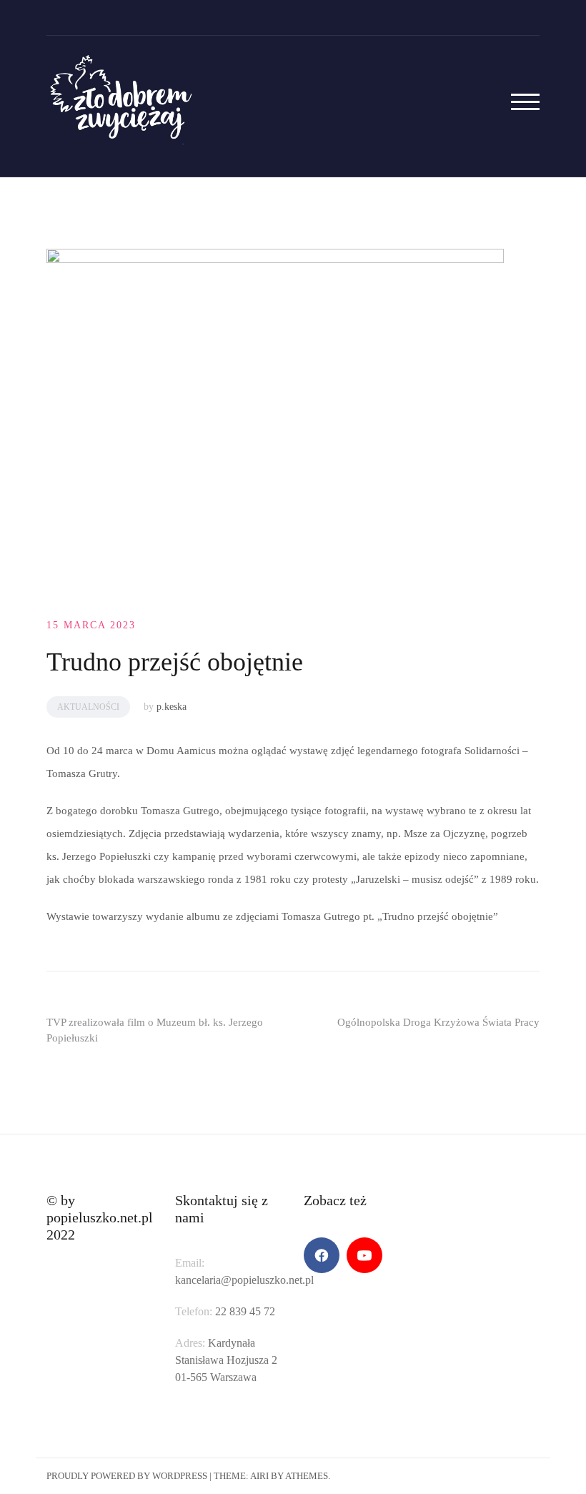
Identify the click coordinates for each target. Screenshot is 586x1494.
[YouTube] (364, 1255)
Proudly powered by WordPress (126, 1475)
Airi (259, 1475)
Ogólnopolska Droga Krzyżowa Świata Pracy (438, 1022)
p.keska (172, 706)
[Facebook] (321, 1255)
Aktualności (88, 707)
